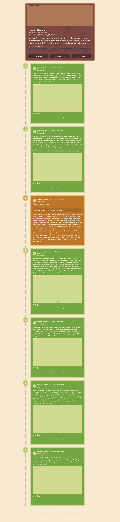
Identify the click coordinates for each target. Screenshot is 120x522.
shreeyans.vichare (41, 32)
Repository (61, 56)
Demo (40, 56)
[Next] (80, 98)
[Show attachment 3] (58, 301)
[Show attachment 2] (57, 301)
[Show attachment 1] (56, 301)
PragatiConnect (60, 67)
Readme (83, 56)
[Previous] (35, 98)
